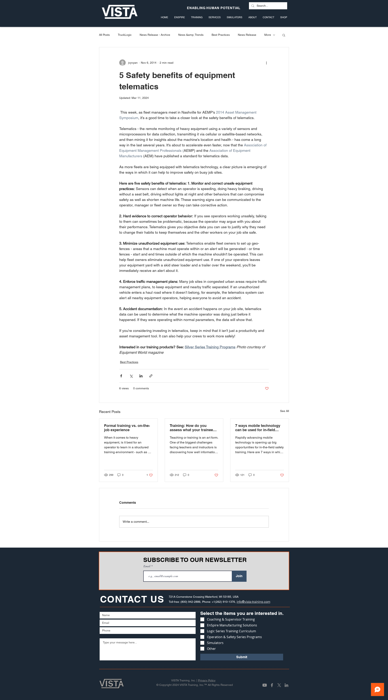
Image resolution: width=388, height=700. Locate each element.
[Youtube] (264, 685)
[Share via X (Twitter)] (131, 376)
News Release (247, 34)
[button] (284, 35)
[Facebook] (271, 685)
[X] (279, 685)
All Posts (104, 34)
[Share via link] (151, 376)
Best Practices (221, 34)
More (267, 34)
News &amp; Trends (190, 34)
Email (147, 566)
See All (284, 411)
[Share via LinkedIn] (141, 376)
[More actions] (266, 62)
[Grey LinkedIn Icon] (286, 685)
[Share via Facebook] (121, 376)
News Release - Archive (155, 34)
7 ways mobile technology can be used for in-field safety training (257, 427)
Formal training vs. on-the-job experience (127, 427)
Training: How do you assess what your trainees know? (192, 427)
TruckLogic (125, 34)
